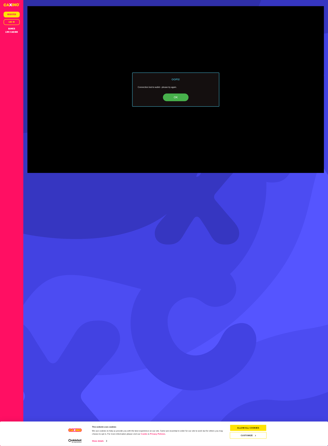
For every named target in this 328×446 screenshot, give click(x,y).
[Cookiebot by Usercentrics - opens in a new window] (75, 441)
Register (11, 14)
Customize (247, 435)
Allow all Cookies (248, 428)
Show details (98, 441)
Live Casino (11, 32)
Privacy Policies (157, 434)
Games (11, 28)
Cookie (144, 434)
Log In (12, 22)
